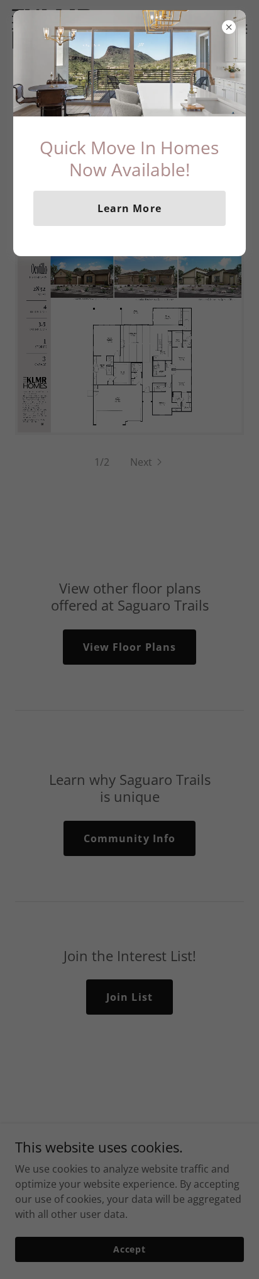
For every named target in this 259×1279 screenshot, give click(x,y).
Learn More (129, 208)
